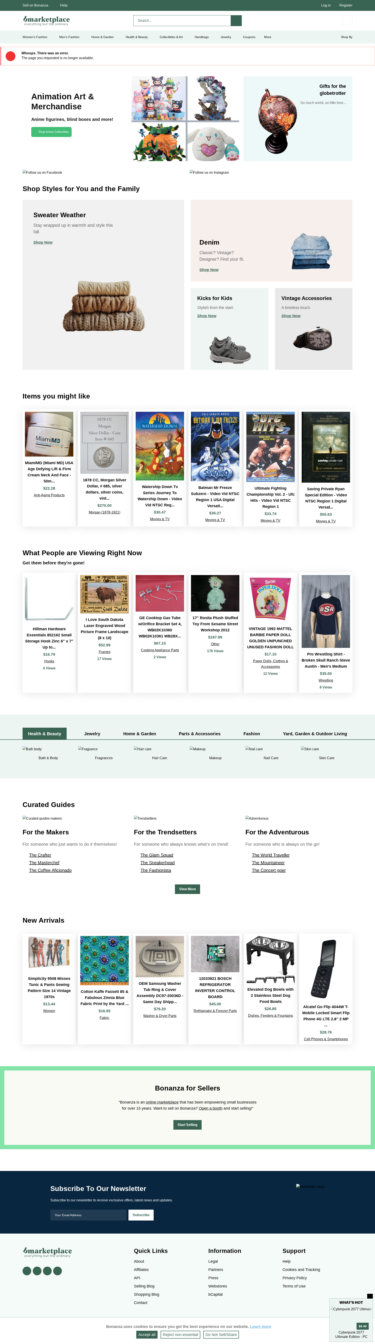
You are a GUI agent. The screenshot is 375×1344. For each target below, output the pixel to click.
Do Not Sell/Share (221, 1334)
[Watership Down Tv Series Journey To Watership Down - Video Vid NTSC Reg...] (159, 468)
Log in (326, 5)
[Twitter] (37, 1271)
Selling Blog (144, 1286)
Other (215, 644)
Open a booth (210, 1108)
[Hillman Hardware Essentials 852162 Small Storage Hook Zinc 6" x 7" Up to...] (49, 633)
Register (345, 5)
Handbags (202, 37)
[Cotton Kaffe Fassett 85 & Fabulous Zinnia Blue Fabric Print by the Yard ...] (104, 989)
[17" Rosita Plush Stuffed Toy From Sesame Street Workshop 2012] (215, 633)
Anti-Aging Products (49, 495)
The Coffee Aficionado (50, 870)
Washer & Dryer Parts (159, 1016)
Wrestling (326, 680)
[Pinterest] (47, 1271)
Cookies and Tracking (301, 1269)
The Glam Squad (156, 855)
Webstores (217, 1286)
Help (63, 5)
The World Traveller (271, 855)
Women (49, 1011)
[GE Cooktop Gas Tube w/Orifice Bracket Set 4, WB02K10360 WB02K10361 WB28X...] (159, 633)
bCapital (215, 1294)
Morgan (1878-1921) (104, 512)
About (139, 1261)
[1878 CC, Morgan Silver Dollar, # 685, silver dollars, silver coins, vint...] (104, 468)
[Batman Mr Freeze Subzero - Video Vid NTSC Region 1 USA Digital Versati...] (215, 468)
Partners (215, 1269)
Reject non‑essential (180, 1334)
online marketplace (162, 1102)
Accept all (146, 1334)
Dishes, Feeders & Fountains (270, 1015)
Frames (104, 652)
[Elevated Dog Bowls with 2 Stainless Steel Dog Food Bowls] (270, 989)
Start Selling (187, 1125)
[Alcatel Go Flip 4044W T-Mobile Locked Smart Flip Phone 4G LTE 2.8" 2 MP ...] (325, 989)
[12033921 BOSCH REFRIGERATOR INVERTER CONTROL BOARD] (215, 989)
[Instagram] (57, 1271)
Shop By (346, 37)
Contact (140, 1303)
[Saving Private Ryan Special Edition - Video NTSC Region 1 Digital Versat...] (325, 468)
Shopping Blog (146, 1294)
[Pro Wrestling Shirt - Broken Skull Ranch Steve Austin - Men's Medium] (325, 633)
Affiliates (141, 1269)
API (137, 1278)
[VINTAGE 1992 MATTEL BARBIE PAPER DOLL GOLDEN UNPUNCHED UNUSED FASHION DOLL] (270, 633)
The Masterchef (44, 862)
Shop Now (43, 242)
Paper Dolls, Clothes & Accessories (270, 664)
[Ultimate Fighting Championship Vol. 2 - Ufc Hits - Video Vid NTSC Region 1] (270, 468)
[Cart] (347, 20)
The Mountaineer (268, 862)
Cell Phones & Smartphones (326, 1039)
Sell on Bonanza (35, 5)
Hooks (49, 661)
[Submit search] (236, 20)
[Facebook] (27, 1271)
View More (187, 889)
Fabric (104, 1018)
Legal (213, 1261)
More (267, 37)
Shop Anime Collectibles (53, 131)
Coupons (249, 37)
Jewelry (226, 37)
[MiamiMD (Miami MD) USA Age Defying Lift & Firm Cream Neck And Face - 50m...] (49, 468)
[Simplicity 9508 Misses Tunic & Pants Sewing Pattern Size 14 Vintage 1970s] (49, 989)
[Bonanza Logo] (46, 20)
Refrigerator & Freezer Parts (215, 1011)
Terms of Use (294, 1286)
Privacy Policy (295, 1278)
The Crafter (40, 855)
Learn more (260, 1326)
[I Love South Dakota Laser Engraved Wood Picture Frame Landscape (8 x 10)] (104, 633)
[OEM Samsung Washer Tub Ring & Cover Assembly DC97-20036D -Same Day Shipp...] (159, 989)
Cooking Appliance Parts (160, 650)
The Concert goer (269, 870)
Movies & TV (160, 519)
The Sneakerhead (157, 862)
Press (213, 1278)
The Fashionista (155, 870)
